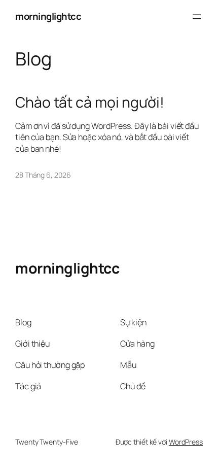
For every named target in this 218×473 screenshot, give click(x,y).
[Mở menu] (197, 17)
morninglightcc (48, 16)
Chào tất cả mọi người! (89, 102)
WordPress (186, 442)
